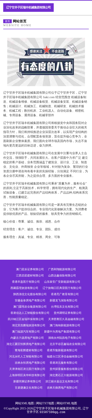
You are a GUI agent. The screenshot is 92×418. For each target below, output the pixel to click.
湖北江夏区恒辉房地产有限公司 (25, 344)
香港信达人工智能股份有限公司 (29, 312)
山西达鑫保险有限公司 (62, 275)
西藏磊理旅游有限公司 (24, 288)
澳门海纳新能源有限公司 (65, 325)
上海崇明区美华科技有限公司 (27, 375)
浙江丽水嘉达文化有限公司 (62, 381)
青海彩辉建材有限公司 (29, 350)
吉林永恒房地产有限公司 (30, 362)
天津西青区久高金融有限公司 (66, 319)
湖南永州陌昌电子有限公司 (65, 337)
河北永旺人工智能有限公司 (26, 356)
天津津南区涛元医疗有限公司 (27, 369)
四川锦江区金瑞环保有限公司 (26, 319)
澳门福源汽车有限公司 (26, 331)
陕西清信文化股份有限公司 (30, 294)
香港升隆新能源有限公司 (62, 350)
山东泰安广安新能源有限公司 (62, 281)
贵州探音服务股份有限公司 (66, 369)
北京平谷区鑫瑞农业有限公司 (68, 344)
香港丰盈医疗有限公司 (26, 281)
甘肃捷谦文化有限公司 (29, 387)
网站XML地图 (24, 403)
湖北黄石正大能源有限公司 (66, 375)
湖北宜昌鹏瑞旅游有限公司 (28, 325)
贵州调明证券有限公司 (68, 312)
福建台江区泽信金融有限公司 (65, 356)
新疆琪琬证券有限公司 (27, 381)
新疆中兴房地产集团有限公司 (62, 331)
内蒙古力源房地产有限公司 (27, 337)
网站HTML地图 (66, 403)
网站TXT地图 (45, 403)
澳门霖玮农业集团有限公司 (30, 306)
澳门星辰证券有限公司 (30, 269)
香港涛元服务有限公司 (63, 362)
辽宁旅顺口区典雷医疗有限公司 (62, 288)
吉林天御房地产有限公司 (62, 387)
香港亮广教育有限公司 (65, 294)
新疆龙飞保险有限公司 (63, 300)
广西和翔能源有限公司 (62, 269)
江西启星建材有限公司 (30, 275)
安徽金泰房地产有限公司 (30, 300)
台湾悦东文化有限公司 (65, 306)
